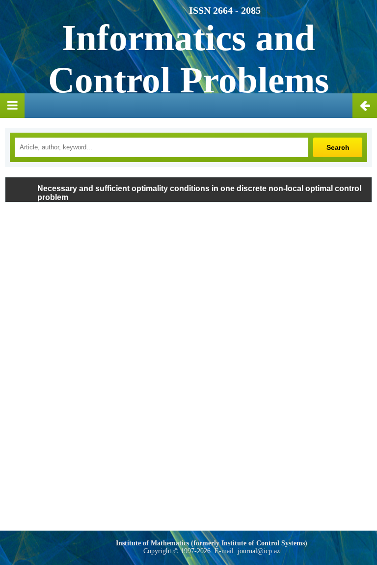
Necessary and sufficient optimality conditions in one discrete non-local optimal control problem (199, 192)
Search (338, 147)
